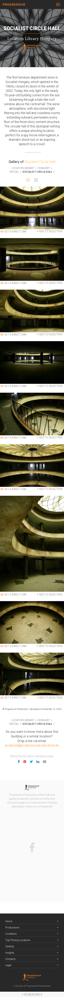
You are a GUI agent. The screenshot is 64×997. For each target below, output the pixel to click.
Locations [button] (11, 933)
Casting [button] (9, 946)
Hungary (44, 168)
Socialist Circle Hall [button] (37, 171)
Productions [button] (12, 927)
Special (14, 171)
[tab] (28, 179)
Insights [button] (9, 953)
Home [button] (8, 921)
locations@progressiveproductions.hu (32, 745)
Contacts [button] (10, 959)
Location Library (23, 168)
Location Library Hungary (32, 38)
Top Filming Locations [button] (17, 940)
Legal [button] (8, 965)
